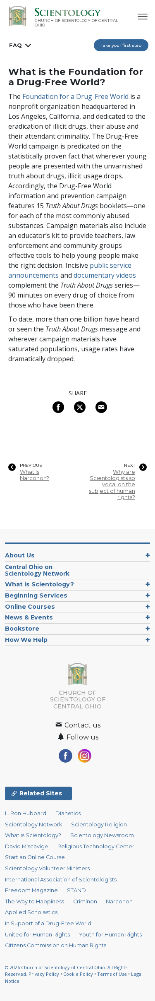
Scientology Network (33, 824)
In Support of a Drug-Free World (48, 923)
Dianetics (68, 813)
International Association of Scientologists (61, 879)
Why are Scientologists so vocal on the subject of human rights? (112, 484)
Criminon (85, 901)
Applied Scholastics (31, 912)
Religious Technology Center (95, 846)
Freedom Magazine (31, 890)
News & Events (29, 617)
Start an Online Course (35, 857)
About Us (20, 555)
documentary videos (105, 275)
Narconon (119, 901)
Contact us (81, 725)
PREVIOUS (31, 465)
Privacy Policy (44, 974)
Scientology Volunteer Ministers (47, 868)
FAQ (15, 45)
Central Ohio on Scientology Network (37, 570)
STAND (76, 890)
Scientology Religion (99, 824)
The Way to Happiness (34, 901)
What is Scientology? (39, 584)
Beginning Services (36, 595)
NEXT (129, 465)
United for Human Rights (37, 934)
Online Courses (30, 606)
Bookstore (22, 628)
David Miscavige (26, 846)
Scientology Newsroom (102, 835)
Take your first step (121, 45)
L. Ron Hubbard (25, 813)
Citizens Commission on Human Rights (55, 945)
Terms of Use (112, 974)
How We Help (26, 639)
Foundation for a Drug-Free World (75, 96)
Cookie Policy (78, 974)
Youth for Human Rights (110, 934)
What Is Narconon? (34, 475)
